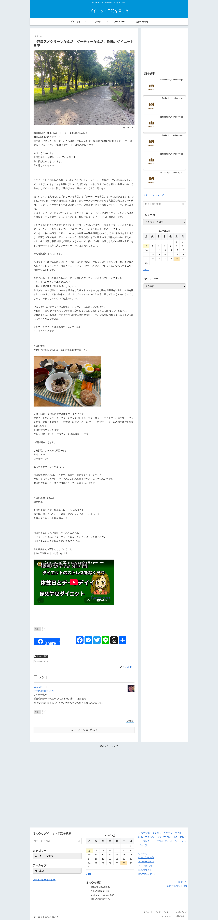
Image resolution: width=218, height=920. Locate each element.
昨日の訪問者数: (99, 899)
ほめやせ (142, 853)
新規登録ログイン (147, 874)
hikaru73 (38, 687)
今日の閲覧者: (98, 891)
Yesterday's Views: (100, 895)
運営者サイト (145, 870)
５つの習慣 (144, 833)
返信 (131, 721)
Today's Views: (98, 887)
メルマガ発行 (145, 865)
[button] (183, 204)
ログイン (182, 882)
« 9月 (146, 269)
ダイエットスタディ (162, 833)
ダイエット (148, 912)
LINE (175, 837)
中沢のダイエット (42, 661)
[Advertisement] (164, 48)
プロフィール (168, 912)
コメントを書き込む (84, 729)
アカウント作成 (153, 837)
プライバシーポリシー (44, 879)
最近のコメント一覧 (153, 195)
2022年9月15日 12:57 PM (44, 691)
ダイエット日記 (41, 656)
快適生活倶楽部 (146, 857)
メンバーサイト (146, 861)
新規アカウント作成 (177, 886)
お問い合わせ (181, 912)
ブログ (157, 912)
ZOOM (166, 837)
